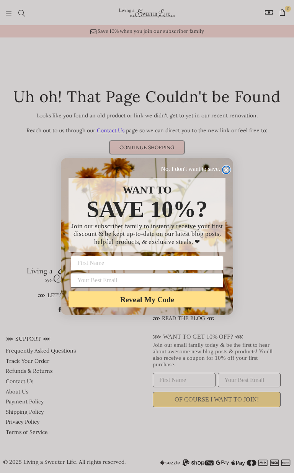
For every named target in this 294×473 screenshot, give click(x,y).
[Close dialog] (226, 170)
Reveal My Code (147, 299)
